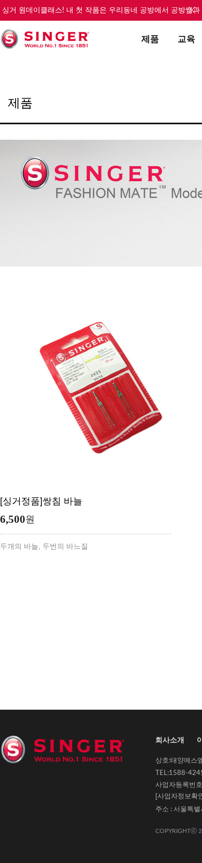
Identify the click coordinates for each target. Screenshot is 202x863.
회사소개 (169, 740)
